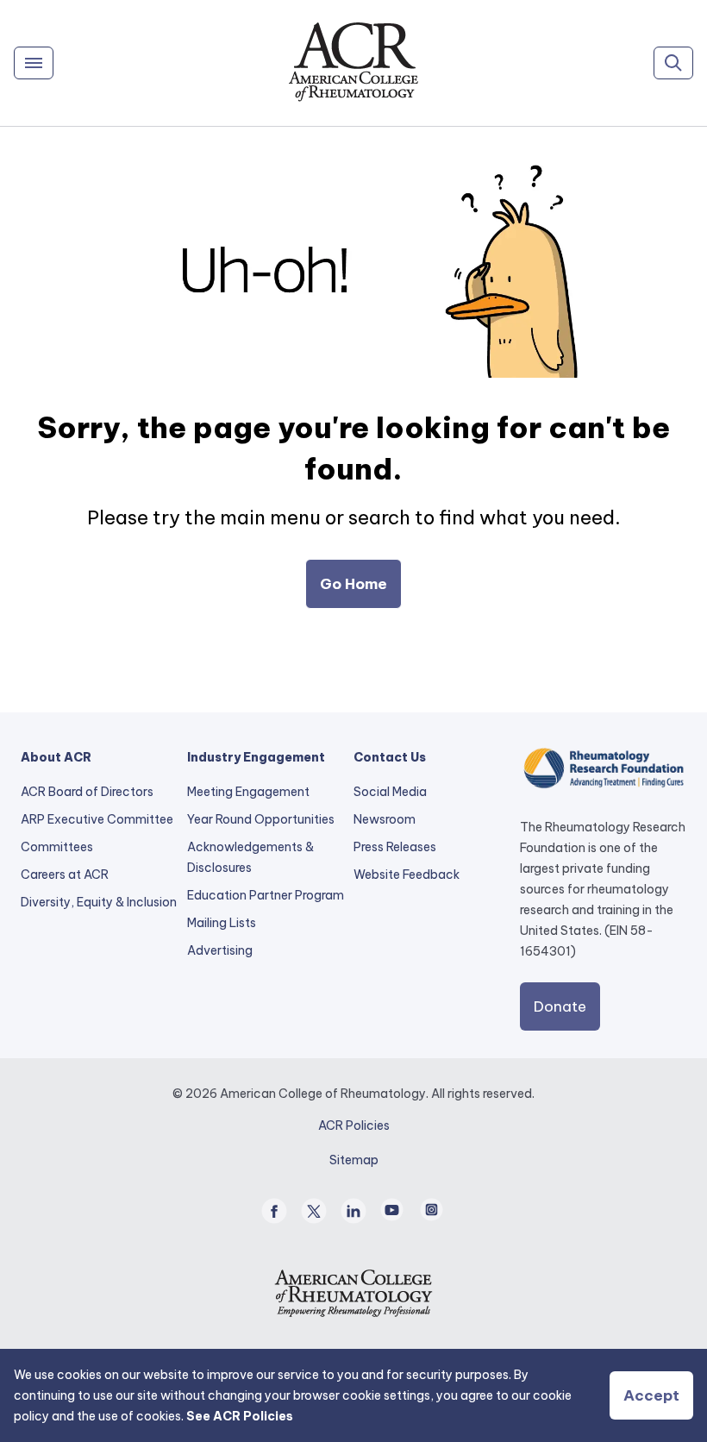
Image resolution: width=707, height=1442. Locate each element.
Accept (651, 1395)
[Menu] (33, 63)
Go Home (353, 583)
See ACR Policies (239, 1416)
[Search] (673, 63)
